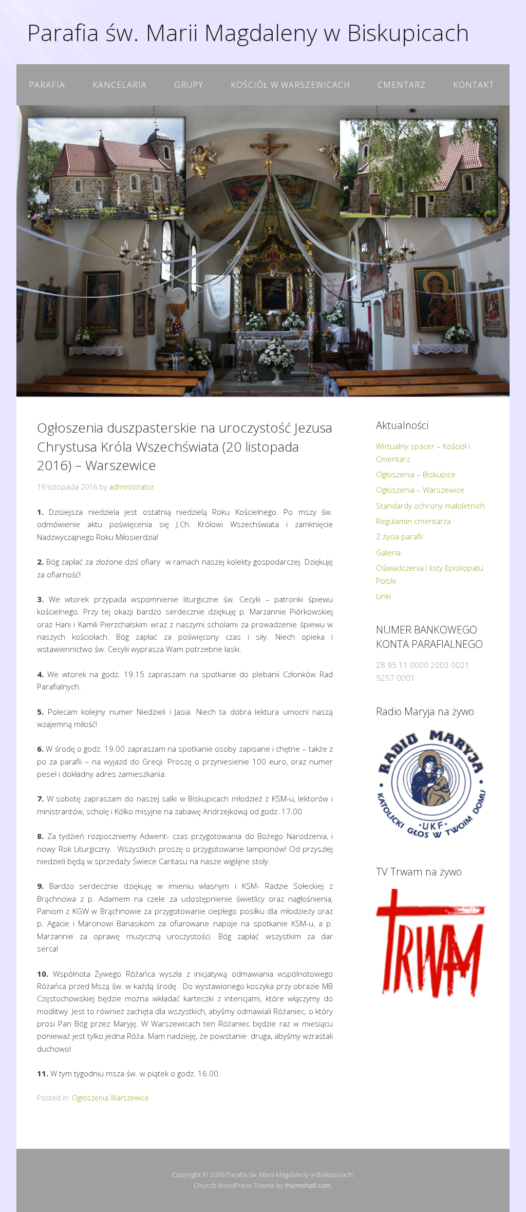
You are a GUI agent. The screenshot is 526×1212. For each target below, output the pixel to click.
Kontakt (473, 84)
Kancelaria (119, 84)
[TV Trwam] (431, 944)
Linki (383, 596)
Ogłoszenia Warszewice (110, 1098)
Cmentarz (402, 84)
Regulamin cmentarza (413, 521)
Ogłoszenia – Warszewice (420, 489)
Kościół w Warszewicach (290, 84)
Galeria (388, 552)
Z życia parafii (399, 536)
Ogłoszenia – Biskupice (416, 474)
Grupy (188, 84)
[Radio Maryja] (431, 784)
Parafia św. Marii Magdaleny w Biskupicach (248, 32)
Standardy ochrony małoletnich (430, 505)
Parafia (47, 84)
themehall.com (308, 1185)
